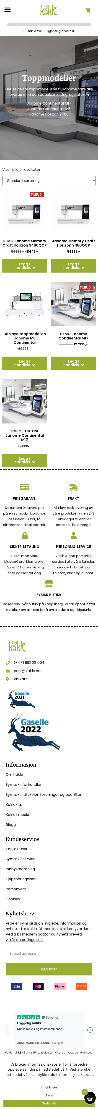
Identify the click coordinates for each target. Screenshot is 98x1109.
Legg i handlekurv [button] (24, 265)
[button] (7, 10)
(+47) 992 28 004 (29, 662)
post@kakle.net (28, 670)
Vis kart (20, 679)
